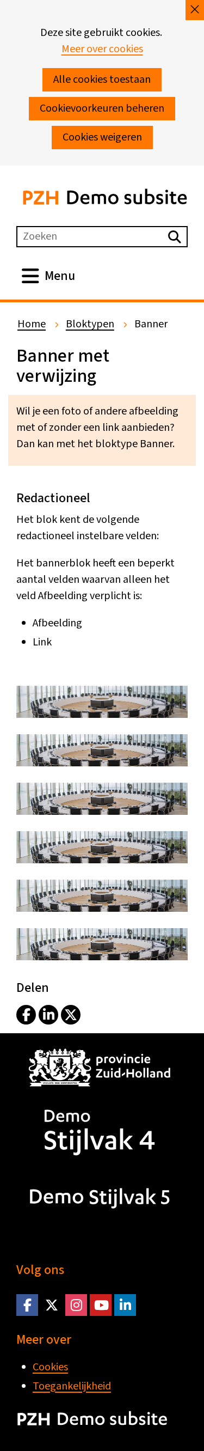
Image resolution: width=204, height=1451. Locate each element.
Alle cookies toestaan (102, 79)
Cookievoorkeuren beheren (102, 108)
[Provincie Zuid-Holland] (98, 1090)
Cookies (50, 1367)
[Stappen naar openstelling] (102, 714)
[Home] (98, 1155)
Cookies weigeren (102, 137)
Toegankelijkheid (72, 1386)
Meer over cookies (102, 49)
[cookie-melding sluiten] (195, 10)
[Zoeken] (175, 236)
